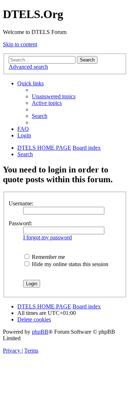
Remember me (47, 257)
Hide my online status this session (69, 264)
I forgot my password (47, 237)
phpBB (40, 332)
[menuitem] (53, 96)
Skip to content (20, 44)
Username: (21, 203)
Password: (20, 223)
